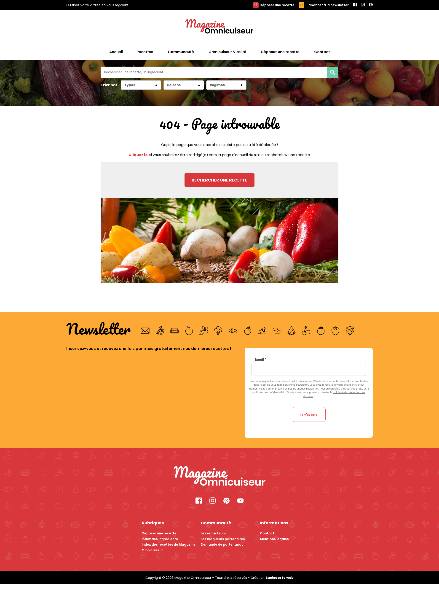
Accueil (116, 51)
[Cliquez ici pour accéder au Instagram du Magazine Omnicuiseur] (363, 5)
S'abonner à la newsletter (327, 5)
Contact (267, 533)
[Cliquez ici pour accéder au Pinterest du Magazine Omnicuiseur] (371, 5)
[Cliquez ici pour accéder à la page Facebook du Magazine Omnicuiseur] (355, 5)
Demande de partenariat (222, 544)
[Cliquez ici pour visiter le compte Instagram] (212, 501)
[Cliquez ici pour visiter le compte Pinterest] (226, 501)
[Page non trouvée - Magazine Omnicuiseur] (219, 27)
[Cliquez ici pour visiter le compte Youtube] (240, 501)
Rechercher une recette (219, 180)
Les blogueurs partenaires (223, 539)
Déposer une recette (277, 5)
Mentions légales (274, 539)
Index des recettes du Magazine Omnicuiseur (168, 547)
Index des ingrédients (160, 539)
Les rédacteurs (213, 533)
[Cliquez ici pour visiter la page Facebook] (198, 501)
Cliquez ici (138, 154)
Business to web (279, 577)
